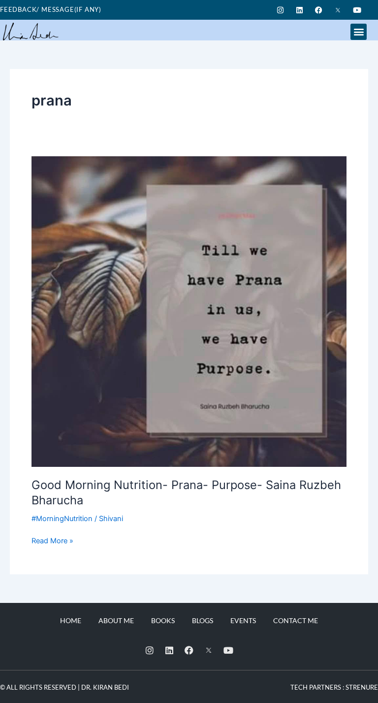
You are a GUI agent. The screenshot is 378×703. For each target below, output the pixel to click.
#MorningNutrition (62, 518)
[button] (358, 32)
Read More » (52, 540)
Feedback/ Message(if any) (50, 9)
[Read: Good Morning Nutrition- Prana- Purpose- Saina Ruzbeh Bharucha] (189, 311)
